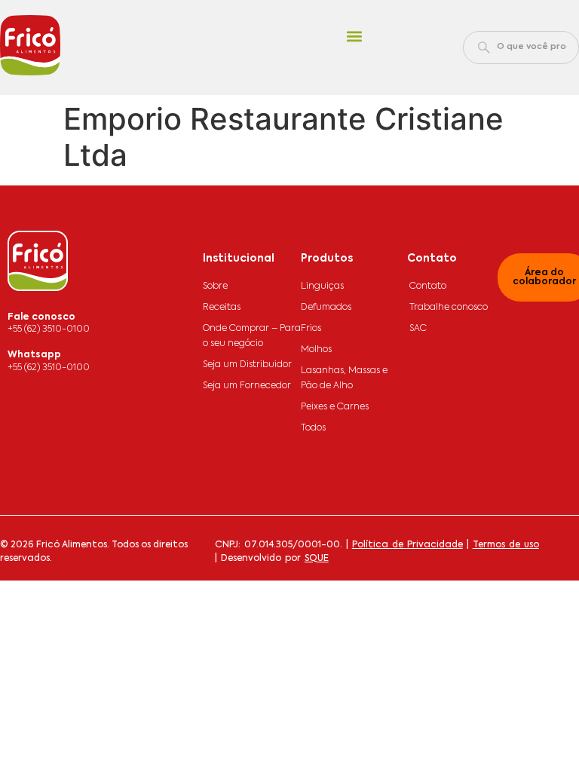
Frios (311, 328)
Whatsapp (34, 355)
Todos (313, 428)
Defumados (326, 307)
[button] (354, 36)
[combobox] (521, 47)
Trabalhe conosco (448, 307)
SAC (418, 328)
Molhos (316, 349)
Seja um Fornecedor (247, 386)
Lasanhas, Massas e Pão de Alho (344, 378)
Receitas (221, 307)
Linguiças (322, 286)
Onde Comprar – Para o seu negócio (252, 336)
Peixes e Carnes (335, 407)
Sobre (215, 286)
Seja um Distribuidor (247, 364)
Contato (427, 286)
